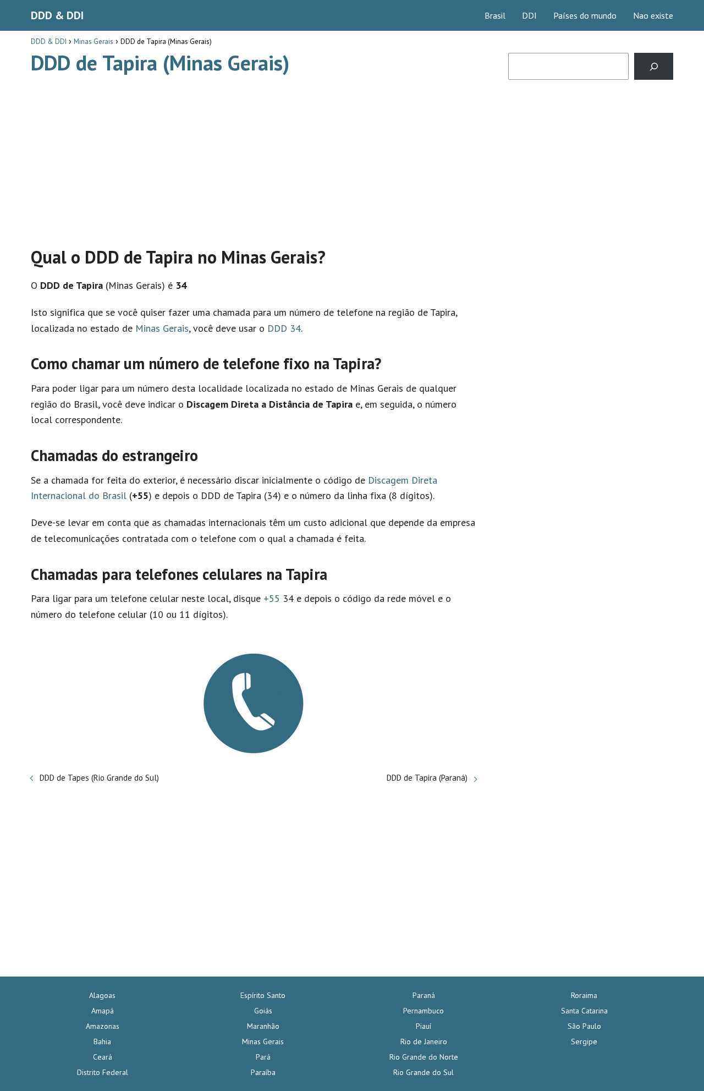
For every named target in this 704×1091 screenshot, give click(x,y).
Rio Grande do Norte (423, 1057)
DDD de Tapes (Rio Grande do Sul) (99, 777)
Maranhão (263, 1026)
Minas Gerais (162, 328)
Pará (263, 1057)
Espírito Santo (262, 995)
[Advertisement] (253, 156)
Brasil (495, 15)
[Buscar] (653, 66)
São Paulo (584, 1026)
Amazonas (102, 1026)
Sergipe (584, 1041)
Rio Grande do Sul (423, 1072)
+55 (271, 598)
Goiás (263, 1011)
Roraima (584, 995)
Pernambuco (423, 1011)
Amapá (102, 1011)
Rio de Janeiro (423, 1041)
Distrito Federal (102, 1072)
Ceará (102, 1057)
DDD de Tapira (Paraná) (427, 777)
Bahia (102, 1041)
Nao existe (653, 15)
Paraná (424, 995)
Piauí (423, 1026)
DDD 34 (284, 328)
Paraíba (263, 1072)
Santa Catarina (584, 1011)
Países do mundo (585, 15)
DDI (529, 15)
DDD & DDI (57, 15)
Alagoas (102, 995)
